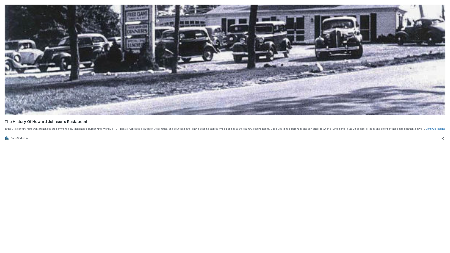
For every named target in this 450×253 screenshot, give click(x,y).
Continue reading (435, 128)
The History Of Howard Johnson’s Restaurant (46, 121)
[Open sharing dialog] (443, 137)
